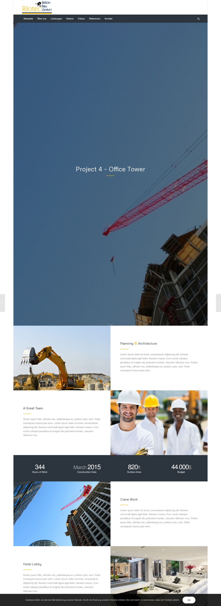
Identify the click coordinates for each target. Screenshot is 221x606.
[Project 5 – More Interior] (218, 303)
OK (189, 599)
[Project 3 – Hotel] (2, 303)
